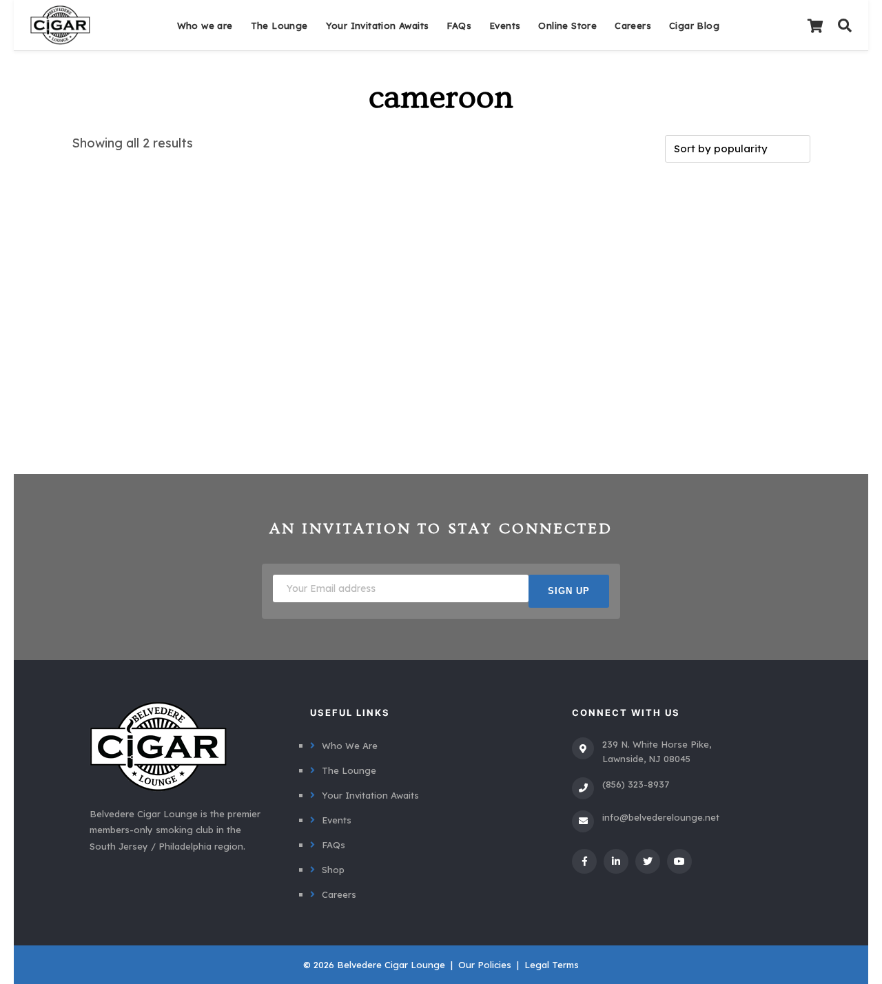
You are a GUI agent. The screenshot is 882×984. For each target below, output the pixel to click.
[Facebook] (584, 861)
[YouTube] (679, 861)
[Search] (845, 25)
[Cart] (815, 25)
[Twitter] (647, 861)
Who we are (205, 25)
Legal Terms (551, 964)
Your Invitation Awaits (377, 25)
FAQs (459, 25)
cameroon (441, 97)
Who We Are (350, 745)
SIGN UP (569, 591)
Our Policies (484, 964)
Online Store (567, 25)
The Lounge (279, 25)
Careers (633, 25)
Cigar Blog (694, 25)
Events (504, 25)
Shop (333, 869)
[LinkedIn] (616, 861)
